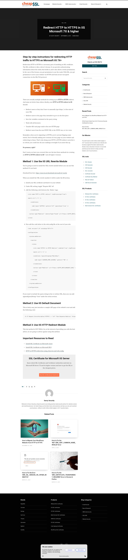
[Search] (106, 4)
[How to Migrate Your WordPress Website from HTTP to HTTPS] (34, 428)
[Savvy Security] (30, 4)
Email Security (86, 90)
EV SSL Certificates (90, 200)
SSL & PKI (64, 22)
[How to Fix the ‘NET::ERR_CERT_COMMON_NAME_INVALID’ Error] (64, 428)
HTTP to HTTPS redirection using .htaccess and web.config (45, 351)
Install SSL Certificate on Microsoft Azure (39, 344)
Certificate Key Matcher (91, 177)
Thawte (22, 518)
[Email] (13, 72)
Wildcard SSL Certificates (91, 194)
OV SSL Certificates (90, 203)
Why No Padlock (89, 179)
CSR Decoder (88, 168)
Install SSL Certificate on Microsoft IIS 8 (38, 347)
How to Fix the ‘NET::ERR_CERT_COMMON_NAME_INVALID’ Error (64, 443)
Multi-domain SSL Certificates (93, 205)
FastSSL (23, 529)
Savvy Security (55, 35)
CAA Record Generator (91, 182)
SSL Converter (89, 171)
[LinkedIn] (32, 386)
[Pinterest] (13, 68)
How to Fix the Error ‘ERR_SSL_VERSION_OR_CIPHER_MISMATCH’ (34, 475)
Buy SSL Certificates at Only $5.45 (49, 375)
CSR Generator (89, 165)
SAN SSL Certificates (56, 518)
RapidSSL (23, 503)
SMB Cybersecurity (87, 97)
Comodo (23, 507)
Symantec (23, 522)
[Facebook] (13, 60)
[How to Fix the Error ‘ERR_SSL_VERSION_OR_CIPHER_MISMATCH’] (34, 461)
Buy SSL (94, 65)
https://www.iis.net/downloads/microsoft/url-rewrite (51, 173)
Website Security (87, 104)
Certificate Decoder (90, 174)
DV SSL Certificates (90, 197)
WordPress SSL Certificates (57, 529)
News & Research (87, 93)
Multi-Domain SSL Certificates (58, 515)
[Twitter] (13, 64)
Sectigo (22, 511)
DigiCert (22, 526)
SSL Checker (88, 162)
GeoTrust (23, 515)
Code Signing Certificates (57, 526)
